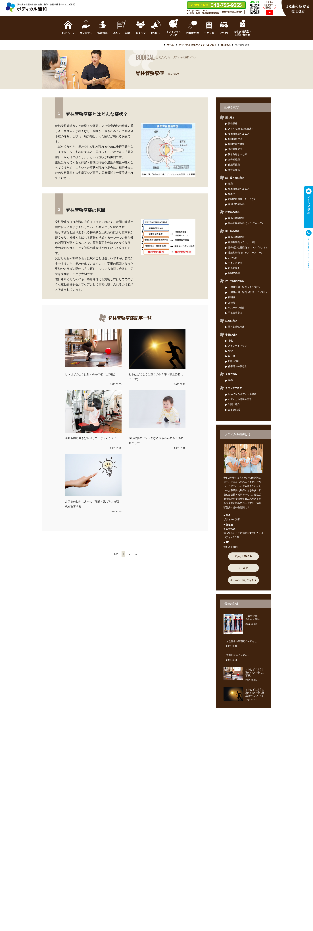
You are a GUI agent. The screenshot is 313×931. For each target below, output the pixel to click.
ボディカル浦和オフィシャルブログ (198, 44)
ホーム (170, 44)
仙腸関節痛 (234, 164)
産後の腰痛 (234, 169)
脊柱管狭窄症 (235, 149)
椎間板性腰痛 (235, 138)
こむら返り (234, 257)
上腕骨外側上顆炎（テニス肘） (244, 287)
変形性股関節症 (236, 218)
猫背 (230, 351)
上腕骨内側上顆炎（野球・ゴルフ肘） (248, 292)
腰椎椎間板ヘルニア (238, 133)
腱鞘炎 (231, 297)
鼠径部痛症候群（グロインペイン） (247, 223)
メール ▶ (243, 568)
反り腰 (231, 356)
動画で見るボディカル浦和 (242, 394)
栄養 (230, 380)
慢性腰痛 (232, 123)
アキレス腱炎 (235, 263)
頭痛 (230, 183)
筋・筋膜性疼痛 (236, 326)
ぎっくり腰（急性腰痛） (241, 128)
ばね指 (231, 302)
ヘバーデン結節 (236, 307)
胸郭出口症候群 (236, 204)
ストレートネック (237, 345)
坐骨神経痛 (234, 159)
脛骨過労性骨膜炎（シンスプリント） (248, 247)
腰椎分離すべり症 (237, 154)
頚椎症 (231, 194)
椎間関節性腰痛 (236, 144)
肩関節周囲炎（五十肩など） (243, 199)
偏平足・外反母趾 (237, 366)
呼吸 (230, 340)
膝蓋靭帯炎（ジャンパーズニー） (245, 252)
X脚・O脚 (233, 361)
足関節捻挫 (234, 273)
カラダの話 (234, 409)
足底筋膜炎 (234, 268)
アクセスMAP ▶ (243, 556)
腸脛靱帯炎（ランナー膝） (242, 242)
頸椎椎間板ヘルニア (238, 188)
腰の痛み (226, 44)
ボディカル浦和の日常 (240, 399)
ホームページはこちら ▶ (243, 580)
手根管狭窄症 (235, 312)
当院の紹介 (234, 404)
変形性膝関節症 (236, 237)
